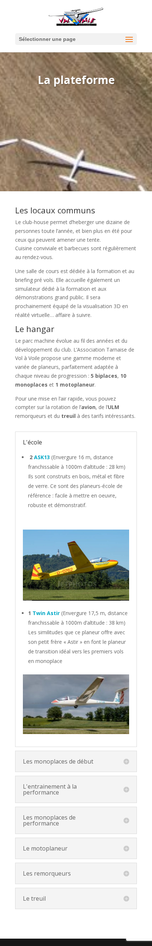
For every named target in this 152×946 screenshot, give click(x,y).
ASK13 (42, 457)
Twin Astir (46, 613)
